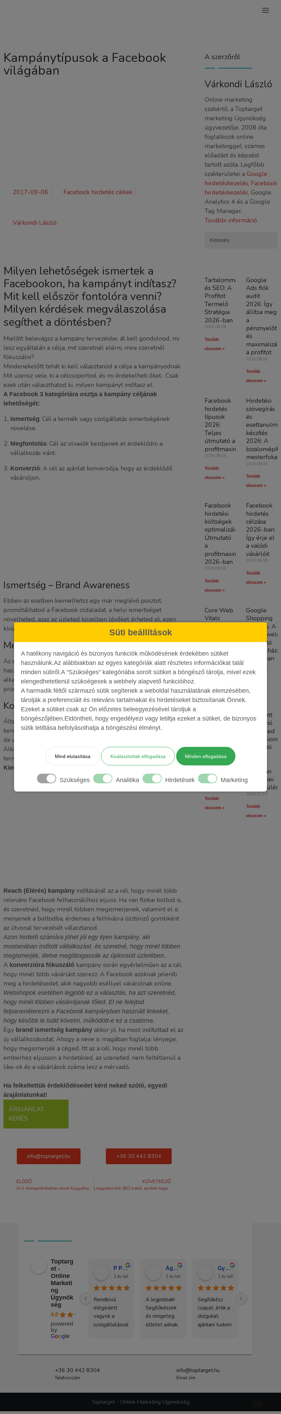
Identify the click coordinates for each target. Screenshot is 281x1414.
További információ (231, 220)
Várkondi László (238, 84)
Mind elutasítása (72, 756)
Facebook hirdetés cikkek (98, 192)
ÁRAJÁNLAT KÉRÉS (26, 1114)
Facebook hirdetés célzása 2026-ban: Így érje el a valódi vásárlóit (260, 529)
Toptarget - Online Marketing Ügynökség (62, 1283)
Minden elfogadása (206, 756)
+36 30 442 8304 (77, 1370)
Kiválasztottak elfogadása (138, 756)
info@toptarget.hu (198, 1370)
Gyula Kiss (225, 1268)
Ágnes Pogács (173, 1268)
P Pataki (121, 1268)
